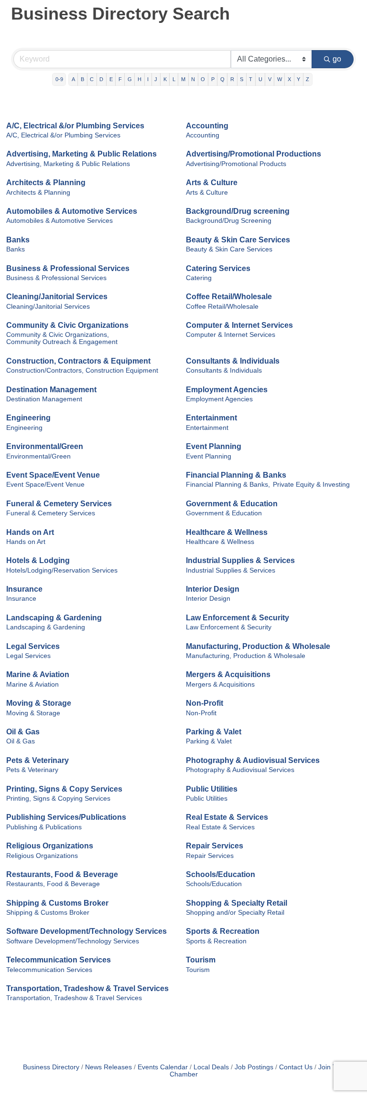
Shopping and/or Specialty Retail (235, 912)
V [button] (269, 79)
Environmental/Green (44, 446)
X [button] (289, 79)
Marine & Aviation (37, 674)
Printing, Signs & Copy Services (64, 789)
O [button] (203, 79)
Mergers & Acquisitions (228, 674)
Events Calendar (163, 1067)
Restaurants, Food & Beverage (62, 874)
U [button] (260, 79)
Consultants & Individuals (233, 361)
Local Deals (211, 1067)
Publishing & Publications (44, 827)
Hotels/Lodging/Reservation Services (62, 570)
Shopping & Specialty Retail (236, 903)
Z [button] (307, 79)
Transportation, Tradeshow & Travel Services (87, 988)
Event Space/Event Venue (53, 475)
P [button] (213, 79)
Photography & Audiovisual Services (253, 760)
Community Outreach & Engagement (62, 341)
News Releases (108, 1067)
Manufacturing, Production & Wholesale (258, 646)
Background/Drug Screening (228, 220)
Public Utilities (211, 789)
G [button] (130, 79)
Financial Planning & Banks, (228, 484)
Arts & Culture (211, 182)
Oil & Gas (23, 732)
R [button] (232, 79)
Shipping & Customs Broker (57, 903)
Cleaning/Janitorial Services (57, 297)
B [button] (82, 79)
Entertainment (211, 418)
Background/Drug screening (238, 211)
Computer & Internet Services (239, 325)
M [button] (183, 79)
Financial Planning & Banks (236, 475)
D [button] (101, 79)
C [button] (92, 79)
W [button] (279, 79)
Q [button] (222, 79)
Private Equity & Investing (311, 484)
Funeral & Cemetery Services (59, 504)
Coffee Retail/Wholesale (229, 297)
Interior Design (212, 589)
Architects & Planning (46, 182)
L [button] (174, 79)
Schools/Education (220, 874)
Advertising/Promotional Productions (253, 154)
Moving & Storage (38, 703)
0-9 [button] (59, 79)
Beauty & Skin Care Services (238, 240)
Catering (199, 278)
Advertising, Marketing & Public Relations (81, 154)
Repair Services (214, 846)
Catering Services (218, 268)
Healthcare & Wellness (227, 532)
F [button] (120, 79)
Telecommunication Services (58, 960)
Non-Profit (204, 703)
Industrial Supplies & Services (240, 560)
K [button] (165, 79)
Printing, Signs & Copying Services (58, 798)
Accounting (207, 126)
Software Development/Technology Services (86, 931)
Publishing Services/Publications (66, 817)
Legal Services (33, 646)
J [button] (155, 79)
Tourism (201, 960)
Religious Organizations (49, 846)
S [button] (241, 79)
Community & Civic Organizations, (57, 334)
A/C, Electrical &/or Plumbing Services (75, 126)
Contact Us (296, 1067)
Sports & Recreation (222, 931)
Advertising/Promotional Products (236, 163)
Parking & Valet (213, 732)
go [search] (337, 59)
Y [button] (298, 79)
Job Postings (254, 1067)
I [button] (148, 79)
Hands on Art (30, 532)
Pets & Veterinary (37, 760)
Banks (18, 240)
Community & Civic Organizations (67, 325)
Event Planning (213, 446)
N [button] (193, 79)
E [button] (111, 79)
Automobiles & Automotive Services (71, 211)
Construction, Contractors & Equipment (78, 361)
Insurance (24, 589)
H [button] (139, 79)
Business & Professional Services (68, 268)
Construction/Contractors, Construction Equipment (82, 370)
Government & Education (232, 504)
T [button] (250, 79)
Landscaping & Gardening (54, 618)
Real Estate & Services (227, 817)
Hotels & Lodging (38, 560)
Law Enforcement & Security (237, 618)
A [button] (73, 79)
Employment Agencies (227, 390)
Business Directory (51, 1067)
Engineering (28, 418)
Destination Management (51, 390)
